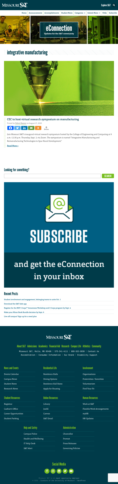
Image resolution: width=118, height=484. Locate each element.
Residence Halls (50, 374)
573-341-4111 (61, 352)
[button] (114, 5)
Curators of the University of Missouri (58, 481)
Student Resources (12, 398)
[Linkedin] (24, 128)
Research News (11, 388)
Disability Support (87, 355)
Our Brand (69, 355)
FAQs (104, 13)
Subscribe (113, 13)
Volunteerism (89, 384)
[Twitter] (17, 128)
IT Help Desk (29, 443)
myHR (85, 413)
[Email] (31, 128)
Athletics (86, 346)
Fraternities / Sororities (93, 379)
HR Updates (88, 418)
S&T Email (48, 418)
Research (65, 346)
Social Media (59, 464)
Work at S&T (88, 404)
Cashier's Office (11, 409)
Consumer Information (50, 355)
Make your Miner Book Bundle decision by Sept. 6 (24, 312)
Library (46, 404)
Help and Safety (30, 428)
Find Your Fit (88, 388)
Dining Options (50, 379)
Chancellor (68, 434)
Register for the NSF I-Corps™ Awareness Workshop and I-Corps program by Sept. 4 (37, 308)
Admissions (32, 346)
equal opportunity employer (67, 478)
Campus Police (30, 434)
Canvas (46, 413)
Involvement (88, 368)
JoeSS (45, 409)
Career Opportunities (13, 413)
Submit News (92, 13)
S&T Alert (28, 448)
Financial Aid (54, 346)
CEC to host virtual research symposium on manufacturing (43, 119)
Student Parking (11, 418)
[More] (38, 128)
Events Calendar (11, 374)
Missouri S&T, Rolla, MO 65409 (35, 352)
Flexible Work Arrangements (96, 409)
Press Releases (69, 443)
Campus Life (76, 346)
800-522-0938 (77, 352)
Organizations (89, 374)
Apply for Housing (51, 388)
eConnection (59, 28)
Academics (43, 346)
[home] (20, 5)
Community (96, 346)
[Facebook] (10, 128)
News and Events (11, 368)
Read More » (12, 146)
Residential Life (50, 368)
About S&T (21, 346)
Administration (69, 428)
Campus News (10, 379)
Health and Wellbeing (33, 439)
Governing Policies (71, 448)
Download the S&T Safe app (15, 304)
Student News (66, 13)
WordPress (81, 481)
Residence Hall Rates (52, 384)
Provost (66, 439)
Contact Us (93, 352)
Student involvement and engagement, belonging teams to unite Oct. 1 (32, 299)
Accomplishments (51, 13)
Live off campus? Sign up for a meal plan (20, 316)
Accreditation (28, 355)
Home (24, 13)
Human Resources (90, 398)
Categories (79, 13)
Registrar (8, 404)
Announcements (35, 13)
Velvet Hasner (20, 123)
